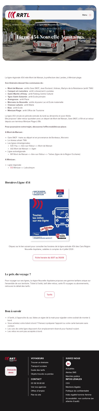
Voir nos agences (38, 387)
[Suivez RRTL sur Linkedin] (69, 363)
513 (11, 168)
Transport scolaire (39, 366)
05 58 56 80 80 (38, 383)
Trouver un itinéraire (39, 362)
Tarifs (49, 295)
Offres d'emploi (38, 391)
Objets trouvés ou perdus (42, 374)
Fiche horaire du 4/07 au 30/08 (49, 257)
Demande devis (11, 371)
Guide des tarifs (38, 370)
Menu (87, 15)
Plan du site (36, 395)
